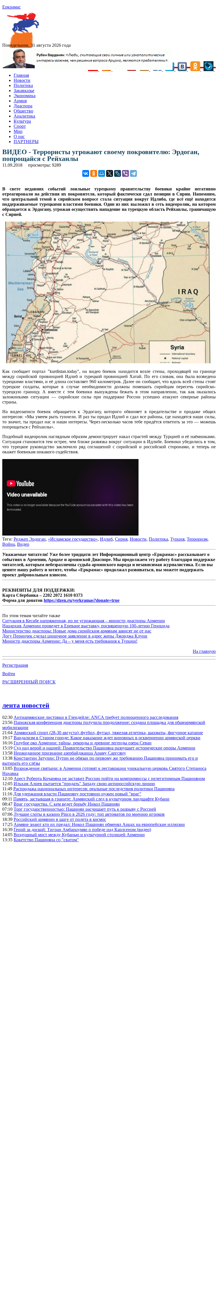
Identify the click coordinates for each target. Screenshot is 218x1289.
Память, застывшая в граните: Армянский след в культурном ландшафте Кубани (91, 799)
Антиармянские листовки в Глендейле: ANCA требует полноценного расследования (96, 717)
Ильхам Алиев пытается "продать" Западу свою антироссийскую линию (84, 783)
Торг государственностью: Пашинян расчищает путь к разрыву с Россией (85, 809)
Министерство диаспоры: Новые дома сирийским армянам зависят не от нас (76, 630)
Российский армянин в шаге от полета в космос (60, 819)
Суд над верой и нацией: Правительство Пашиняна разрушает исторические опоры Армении (104, 748)
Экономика (24, 95)
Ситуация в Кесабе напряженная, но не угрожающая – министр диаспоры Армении (83, 620)
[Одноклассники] (93, 173)
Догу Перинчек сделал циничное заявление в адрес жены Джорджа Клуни (74, 636)
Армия (20, 100)
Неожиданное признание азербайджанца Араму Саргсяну (70, 753)
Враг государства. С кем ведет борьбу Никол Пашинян (67, 804)
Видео (23, 544)
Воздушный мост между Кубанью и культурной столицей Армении (79, 834)
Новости (22, 80)
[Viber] (125, 173)
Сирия (121, 539)
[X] (109, 173)
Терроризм (197, 539)
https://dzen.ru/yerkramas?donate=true (82, 600)
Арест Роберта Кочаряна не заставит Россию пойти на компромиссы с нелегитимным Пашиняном (109, 778)
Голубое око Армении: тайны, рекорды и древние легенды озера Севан (83, 742)
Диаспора (23, 105)
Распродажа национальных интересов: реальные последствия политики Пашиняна (94, 788)
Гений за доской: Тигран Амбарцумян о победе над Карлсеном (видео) (82, 829)
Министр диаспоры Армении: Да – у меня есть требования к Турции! (69, 641)
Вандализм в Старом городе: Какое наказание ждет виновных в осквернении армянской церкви (107, 737)
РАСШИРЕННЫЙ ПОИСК (29, 681)
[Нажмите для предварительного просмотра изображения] (109, 361)
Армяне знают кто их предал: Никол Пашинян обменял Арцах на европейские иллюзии (99, 824)
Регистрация (15, 665)
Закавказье (24, 90)
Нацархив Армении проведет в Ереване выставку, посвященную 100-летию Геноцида (85, 625)
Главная (21, 75)
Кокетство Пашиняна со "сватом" (46, 839)
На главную (204, 651)
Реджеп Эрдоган (30, 539)
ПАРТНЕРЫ (26, 141)
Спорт (20, 126)
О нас (19, 136)
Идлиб (106, 539)
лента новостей (25, 705)
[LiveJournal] (117, 173)
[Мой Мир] (101, 173)
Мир (18, 131)
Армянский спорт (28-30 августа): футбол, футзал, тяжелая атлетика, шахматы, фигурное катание (108, 732)
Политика (23, 85)
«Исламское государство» (73, 539)
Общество (23, 111)
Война (8, 544)
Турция (177, 539)
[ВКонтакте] (85, 173)
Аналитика (24, 116)
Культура (22, 121)
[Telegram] (133, 173)
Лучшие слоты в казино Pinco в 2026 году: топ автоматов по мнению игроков (89, 814)
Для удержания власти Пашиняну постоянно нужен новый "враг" (77, 793)
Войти (8, 673)
